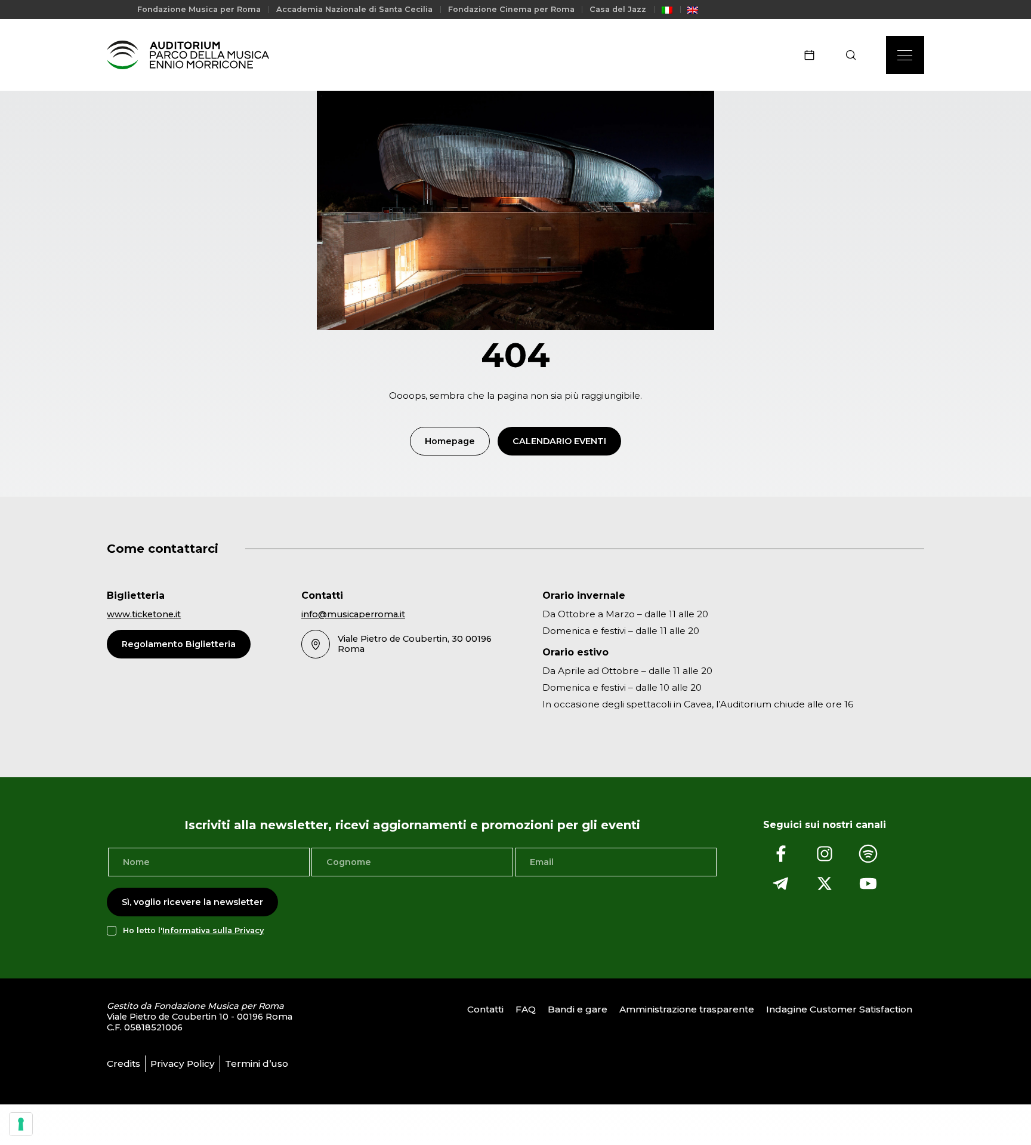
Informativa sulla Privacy (213, 930)
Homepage (450, 441)
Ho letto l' (193, 930)
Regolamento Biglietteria (179, 644)
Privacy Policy (182, 1063)
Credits (123, 1063)
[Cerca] (855, 55)
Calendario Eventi (559, 441)
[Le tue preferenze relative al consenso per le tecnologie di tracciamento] (21, 1124)
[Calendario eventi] (813, 55)
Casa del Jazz (617, 9)
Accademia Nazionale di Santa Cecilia (354, 9)
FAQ (526, 1009)
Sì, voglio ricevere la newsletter (192, 902)
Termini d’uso (256, 1063)
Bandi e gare (577, 1009)
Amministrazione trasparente (686, 1009)
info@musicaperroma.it (353, 614)
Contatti (485, 1009)
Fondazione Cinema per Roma (511, 9)
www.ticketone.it (144, 614)
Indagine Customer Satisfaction (839, 1009)
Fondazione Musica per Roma (199, 9)
